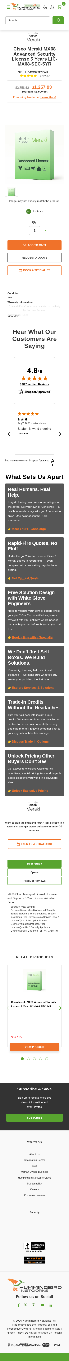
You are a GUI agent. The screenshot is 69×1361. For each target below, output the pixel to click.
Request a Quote (34, 257)
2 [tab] (28, 1058)
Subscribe (34, 1117)
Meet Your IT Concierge (29, 529)
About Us (34, 1154)
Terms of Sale (52, 1328)
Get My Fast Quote (25, 578)
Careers (34, 1189)
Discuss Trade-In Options (30, 741)
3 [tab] (34, 1058)
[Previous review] (9, 434)
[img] (34, 378)
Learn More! (48, 97)
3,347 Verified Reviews (34, 384)
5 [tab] (46, 1058)
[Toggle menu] (6, 7)
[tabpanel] (35, 1011)
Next (60, 1008)
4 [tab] (40, 1058)
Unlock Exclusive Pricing (30, 790)
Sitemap (37, 1328)
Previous (8, 1008)
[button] (34, 1228)
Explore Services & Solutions (33, 687)
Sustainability (34, 1183)
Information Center (34, 1160)
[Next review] (60, 434)
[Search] (58, 20)
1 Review (44, 75)
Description (34, 863)
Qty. (34, 222)
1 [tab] (22, 1058)
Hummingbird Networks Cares (34, 1177)
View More (13, 316)
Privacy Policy (15, 1332)
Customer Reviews (34, 1195)
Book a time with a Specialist (32, 637)
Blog (34, 1165)
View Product (34, 1047)
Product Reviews (35, 880)
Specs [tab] (34, 872)
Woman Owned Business (34, 1171)
